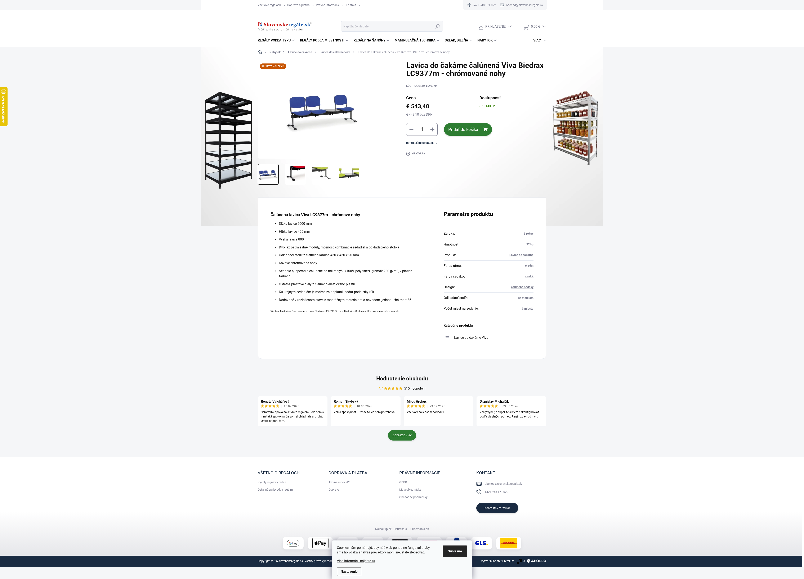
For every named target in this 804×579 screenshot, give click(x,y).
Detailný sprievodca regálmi (275, 489)
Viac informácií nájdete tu (356, 561)
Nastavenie (349, 572)
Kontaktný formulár (497, 508)
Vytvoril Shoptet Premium (497, 561)
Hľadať (437, 26)
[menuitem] (277, 40)
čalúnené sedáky (522, 287)
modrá (529, 276)
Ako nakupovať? (339, 482)
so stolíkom (525, 298)
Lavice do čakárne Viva (471, 338)
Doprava (334, 489)
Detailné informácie (420, 143)
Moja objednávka (410, 489)
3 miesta (527, 308)
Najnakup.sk (383, 529)
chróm (529, 265)
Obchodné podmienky (413, 497)
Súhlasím (455, 551)
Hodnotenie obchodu (402, 378)
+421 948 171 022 (496, 492)
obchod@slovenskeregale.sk (503, 483)
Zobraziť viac (402, 435)
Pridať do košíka (463, 129)
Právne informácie (328, 5)
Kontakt (351, 5)
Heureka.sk (401, 529)
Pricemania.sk (419, 529)
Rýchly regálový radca (272, 482)
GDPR (403, 482)
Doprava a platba (298, 5)
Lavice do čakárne (521, 255)
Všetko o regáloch (269, 5)
